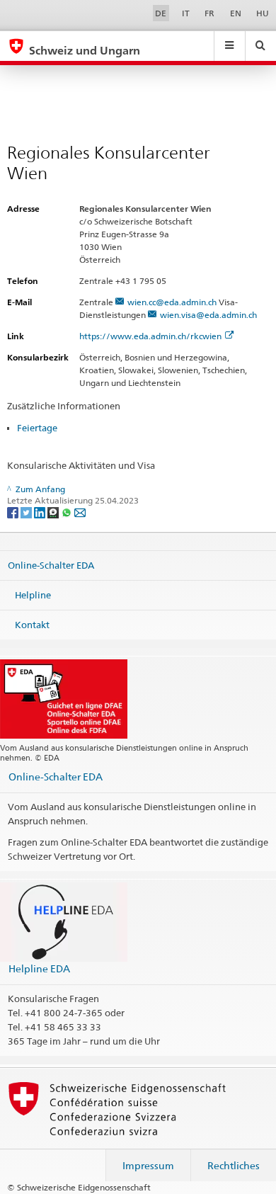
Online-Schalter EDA (51, 565)
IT (186, 13)
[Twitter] (27, 511)
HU (262, 13)
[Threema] (54, 511)
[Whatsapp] (67, 511)
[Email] (80, 511)
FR (209, 13)
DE (160, 13)
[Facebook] (14, 511)
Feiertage (37, 427)
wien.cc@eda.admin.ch (172, 302)
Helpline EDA (39, 968)
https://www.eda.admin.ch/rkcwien (150, 336)
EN (235, 13)
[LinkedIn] (40, 511)
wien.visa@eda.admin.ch (208, 314)
